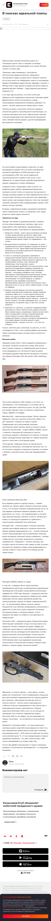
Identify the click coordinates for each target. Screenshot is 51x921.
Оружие (6, 19)
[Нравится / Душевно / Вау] (17, 756)
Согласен (25, 916)
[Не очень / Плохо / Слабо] (9, 756)
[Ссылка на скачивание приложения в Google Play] (25, 857)
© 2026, (19, 843)
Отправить (38, 790)
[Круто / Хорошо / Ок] (4, 756)
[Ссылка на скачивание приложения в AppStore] (25, 864)
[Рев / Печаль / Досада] (21, 756)
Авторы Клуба (10, 822)
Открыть (44, 5)
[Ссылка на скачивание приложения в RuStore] (25, 851)
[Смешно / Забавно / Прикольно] (13, 756)
